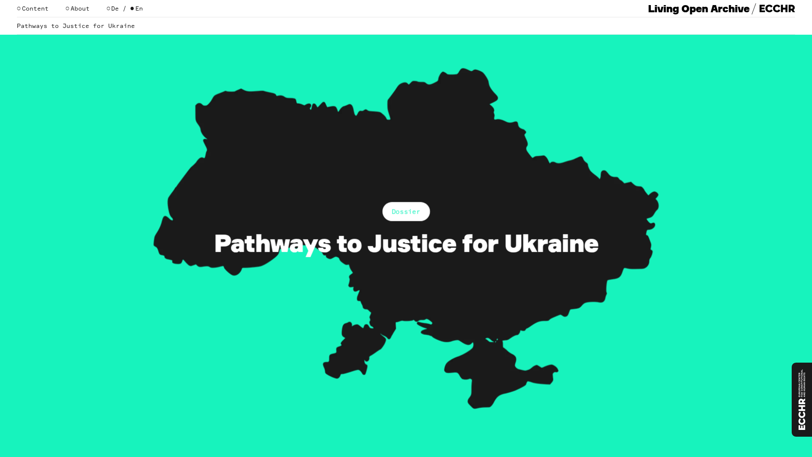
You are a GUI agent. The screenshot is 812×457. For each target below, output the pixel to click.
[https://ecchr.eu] (777, 8)
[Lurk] (802, 400)
